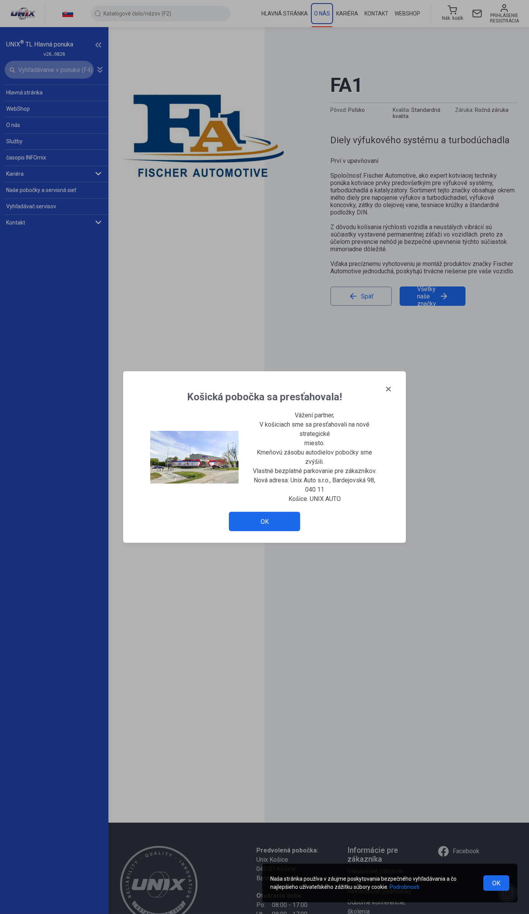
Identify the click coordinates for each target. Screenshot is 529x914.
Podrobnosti (404, 887)
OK (496, 883)
